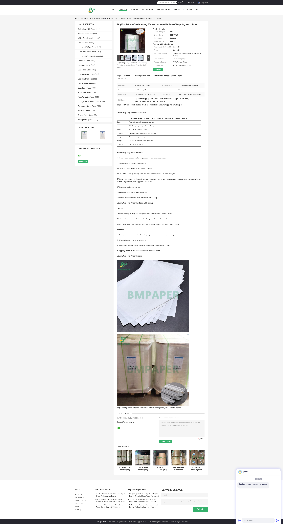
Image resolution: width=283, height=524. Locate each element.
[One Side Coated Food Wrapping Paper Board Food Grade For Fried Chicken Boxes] (124, 457)
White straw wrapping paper (154, 408)
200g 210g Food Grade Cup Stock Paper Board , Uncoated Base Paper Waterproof (144, 495)
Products (123, 9)
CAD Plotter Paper (85, 43)
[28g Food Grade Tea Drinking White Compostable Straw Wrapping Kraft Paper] (132, 41)
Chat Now (190, 2)
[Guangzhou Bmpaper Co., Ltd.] (92, 10)
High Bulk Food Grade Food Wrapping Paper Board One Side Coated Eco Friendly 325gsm (179, 469)
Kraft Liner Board (84, 92)
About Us (134, 9)
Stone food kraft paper (173, 408)
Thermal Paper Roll (85, 34)
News (189, 9)
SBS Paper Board (84, 70)
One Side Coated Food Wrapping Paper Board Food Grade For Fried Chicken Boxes (124, 469)
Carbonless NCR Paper (87, 29)
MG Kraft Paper (84, 111)
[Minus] (277, 472)
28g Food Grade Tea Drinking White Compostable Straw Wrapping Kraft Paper (132, 65)
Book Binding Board (85, 79)
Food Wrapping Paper (97, 18)
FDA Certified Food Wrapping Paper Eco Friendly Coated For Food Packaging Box (143, 469)
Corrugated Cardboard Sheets (89, 101)
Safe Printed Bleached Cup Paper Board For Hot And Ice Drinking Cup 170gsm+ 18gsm (143, 506)
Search (180, 2)
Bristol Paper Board (85, 115)
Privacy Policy (101, 522)
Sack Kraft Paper (84, 88)
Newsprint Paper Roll (86, 120)
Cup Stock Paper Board (87, 52)
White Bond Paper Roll (86, 38)
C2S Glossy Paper (85, 83)
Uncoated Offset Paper (87, 47)
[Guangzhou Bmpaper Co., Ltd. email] (80, 156)
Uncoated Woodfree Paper (88, 56)
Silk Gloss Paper (84, 65)
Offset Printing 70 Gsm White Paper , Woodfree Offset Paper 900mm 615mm (110, 500)
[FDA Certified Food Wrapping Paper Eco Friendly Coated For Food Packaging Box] (142, 457)
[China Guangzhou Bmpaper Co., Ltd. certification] (84, 135)
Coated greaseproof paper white (132, 408)
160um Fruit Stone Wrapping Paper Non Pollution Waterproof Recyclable (161, 469)
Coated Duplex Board (86, 74)
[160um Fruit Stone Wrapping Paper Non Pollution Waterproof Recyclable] (160, 457)
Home (113, 9)
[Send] (277, 520)
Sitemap (78, 510)
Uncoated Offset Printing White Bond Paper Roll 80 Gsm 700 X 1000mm (109, 506)
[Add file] (239, 520)
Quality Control (164, 9)
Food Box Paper (84, 61)
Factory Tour (147, 9)
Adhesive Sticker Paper (87, 106)
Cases (197, 9)
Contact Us (179, 9)
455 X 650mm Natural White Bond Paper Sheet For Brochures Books (110, 495)
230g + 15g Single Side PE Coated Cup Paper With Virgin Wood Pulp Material (143, 500)
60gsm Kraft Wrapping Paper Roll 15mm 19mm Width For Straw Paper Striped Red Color (196, 469)
